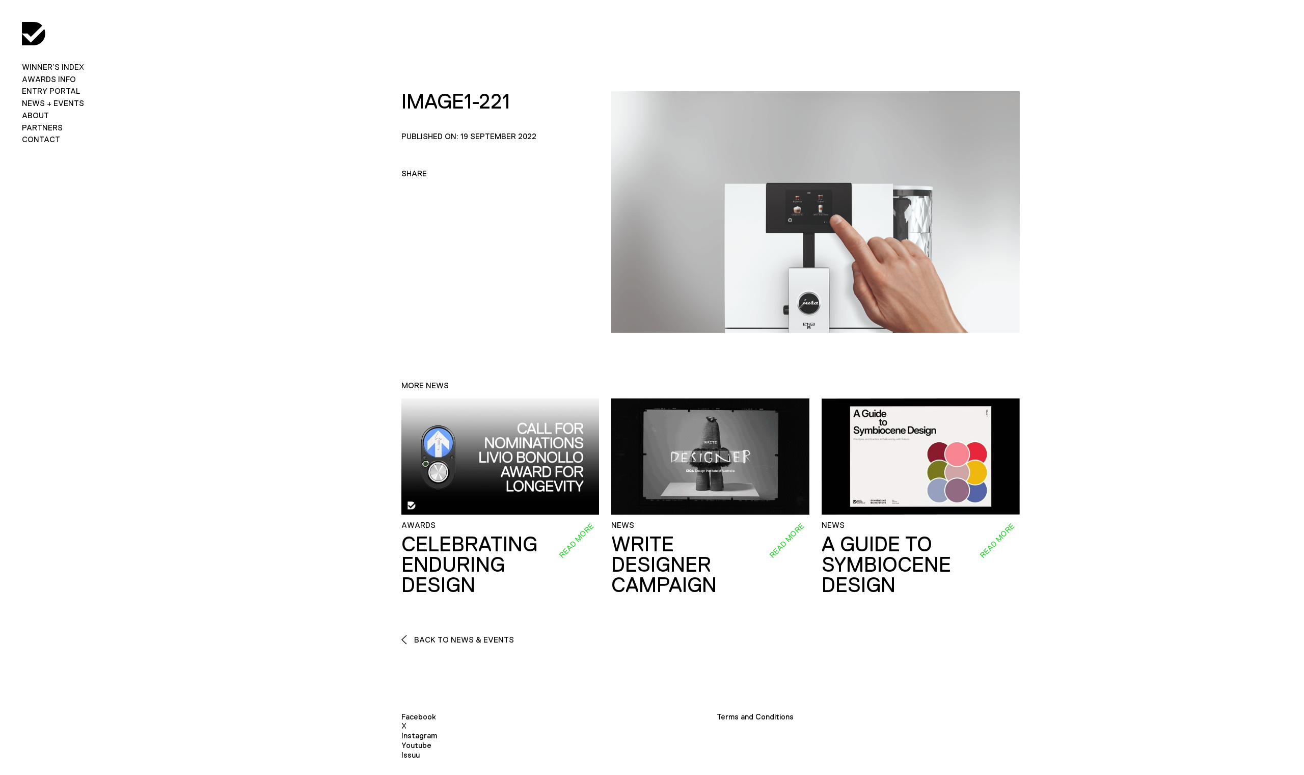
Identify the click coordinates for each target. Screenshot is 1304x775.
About (35, 115)
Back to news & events (463, 639)
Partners (42, 127)
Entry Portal (51, 91)
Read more (576, 540)
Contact (41, 139)
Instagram (419, 735)
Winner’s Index (53, 67)
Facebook (418, 716)
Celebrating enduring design (469, 564)
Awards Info (49, 79)
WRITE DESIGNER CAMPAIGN (664, 564)
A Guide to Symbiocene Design (886, 564)
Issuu (410, 755)
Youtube (416, 745)
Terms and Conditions (755, 716)
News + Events (53, 103)
